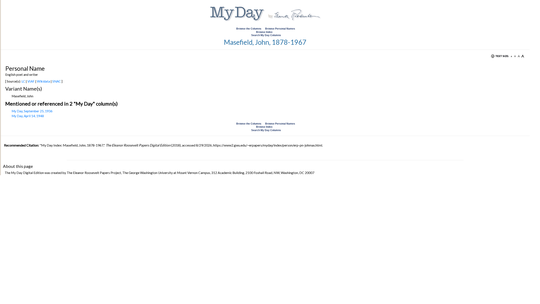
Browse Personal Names (280, 28)
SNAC (56, 81)
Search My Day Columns (266, 35)
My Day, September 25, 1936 (32, 111)
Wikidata (43, 81)
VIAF (31, 81)
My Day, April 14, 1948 (28, 116)
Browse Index (264, 32)
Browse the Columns (248, 28)
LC (23, 81)
